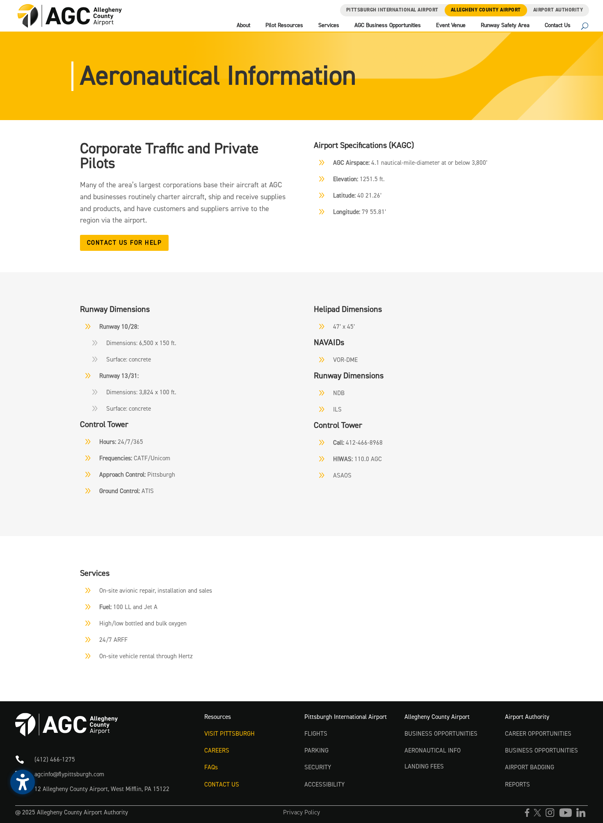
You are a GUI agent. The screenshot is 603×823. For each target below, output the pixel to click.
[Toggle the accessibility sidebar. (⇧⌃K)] (22, 782)
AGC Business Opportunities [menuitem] (387, 26)
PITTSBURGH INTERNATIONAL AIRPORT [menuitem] (392, 10)
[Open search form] (584, 27)
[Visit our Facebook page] (529, 815)
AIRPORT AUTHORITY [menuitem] (558, 10)
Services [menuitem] (328, 26)
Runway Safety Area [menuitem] (505, 26)
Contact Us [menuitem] (558, 26)
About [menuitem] (243, 26)
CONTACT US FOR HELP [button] (124, 243)
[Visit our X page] (539, 815)
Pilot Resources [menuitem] (284, 26)
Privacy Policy (301, 812)
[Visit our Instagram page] (552, 815)
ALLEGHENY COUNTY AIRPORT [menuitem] (486, 10)
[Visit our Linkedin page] (582, 815)
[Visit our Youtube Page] (567, 815)
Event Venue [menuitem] (451, 26)
